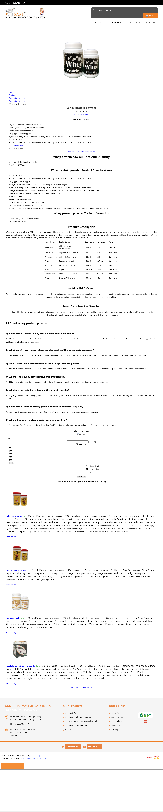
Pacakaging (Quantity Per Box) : (58, 576)
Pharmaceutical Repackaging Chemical (81, 721)
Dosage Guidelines (16, 190)
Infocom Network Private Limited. (35, 758)
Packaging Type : (46, 579)
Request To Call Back (76, 151)
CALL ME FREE (88, 687)
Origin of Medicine (16, 205)
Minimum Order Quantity (19, 162)
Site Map (114, 729)
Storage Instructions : (123, 516)
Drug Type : (114, 519)
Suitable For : (94, 528)
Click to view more (16, 145)
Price (11, 165)
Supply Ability (14, 218)
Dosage (12, 193)
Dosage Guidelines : (117, 573)
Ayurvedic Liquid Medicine (76, 725)
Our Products (134, 22)
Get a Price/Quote (81, 114)
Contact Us (150, 22)
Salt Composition (16, 199)
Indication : (39, 532)
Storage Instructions (17, 184)
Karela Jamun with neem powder (21, 666)
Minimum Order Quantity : (56, 516)
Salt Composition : (101, 532)
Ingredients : (53, 525)
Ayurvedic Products (73, 713)
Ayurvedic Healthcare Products (78, 717)
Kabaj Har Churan (14, 516)
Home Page (98, 22)
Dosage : (81, 573)
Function (12, 178)
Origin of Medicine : (51, 528)
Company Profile (115, 22)
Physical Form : (80, 516)
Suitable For (14, 196)
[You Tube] (145, 723)
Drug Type (13, 181)
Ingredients (13, 187)
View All (68, 730)
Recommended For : (120, 525)
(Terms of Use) (44, 756)
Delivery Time (14, 221)
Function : (48, 519)
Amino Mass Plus (13, 618)
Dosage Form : (140, 528)
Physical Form (14, 175)
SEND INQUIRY (75, 687)
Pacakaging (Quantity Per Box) (21, 202)
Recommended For (16, 208)
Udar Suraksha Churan (16, 570)
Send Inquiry (90, 151)
